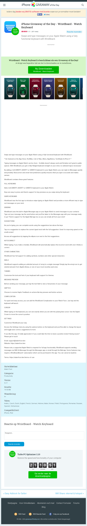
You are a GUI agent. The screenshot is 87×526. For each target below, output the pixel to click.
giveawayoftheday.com (33, 519)
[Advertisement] (52, 50)
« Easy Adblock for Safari (15, 493)
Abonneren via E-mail (45, 503)
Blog (43, 507)
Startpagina (12, 503)
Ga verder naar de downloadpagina (43, 474)
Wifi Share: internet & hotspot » (69, 493)
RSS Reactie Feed (39, 514)
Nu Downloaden (43, 69)
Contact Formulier (63, 503)
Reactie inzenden (74, 32)
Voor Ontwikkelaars (27, 503)
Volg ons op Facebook (61, 514)
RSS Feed (22, 514)
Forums (76, 503)
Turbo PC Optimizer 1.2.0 (29, 454)
